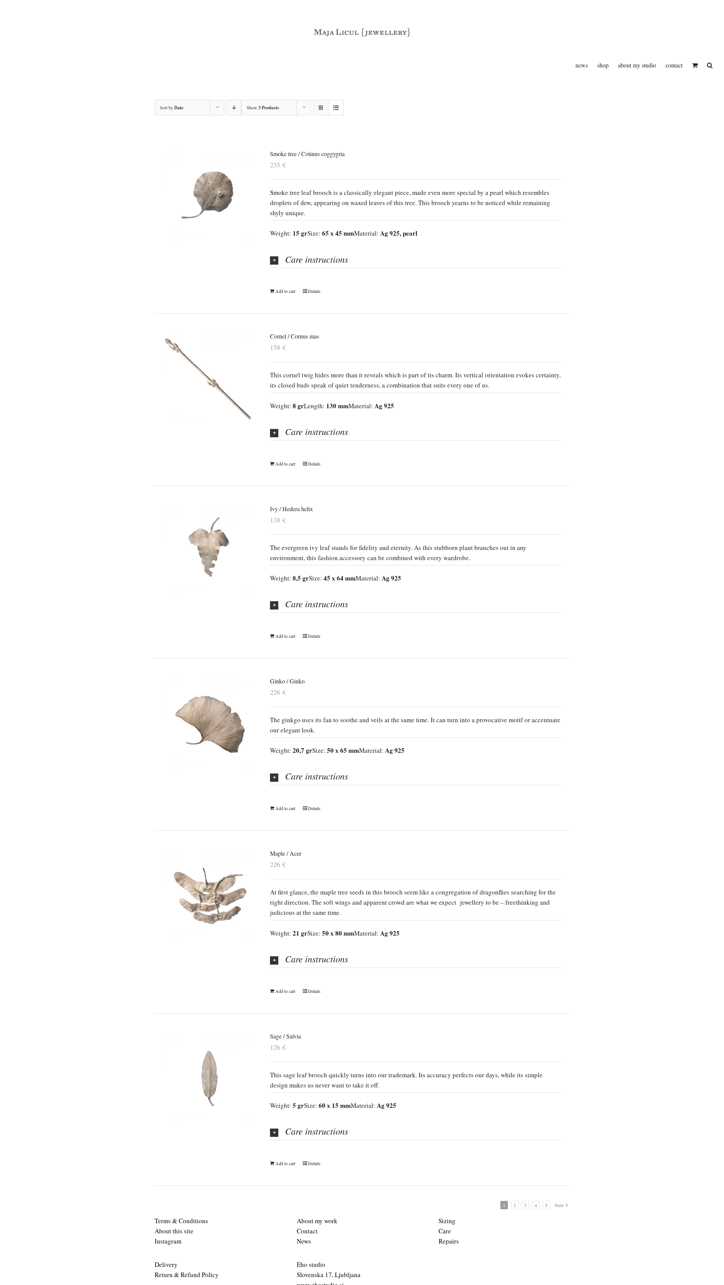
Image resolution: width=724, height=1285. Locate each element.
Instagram (168, 1241)
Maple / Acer (285, 853)
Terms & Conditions (181, 1220)
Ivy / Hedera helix (291, 509)
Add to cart (285, 291)
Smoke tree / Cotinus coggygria (307, 154)
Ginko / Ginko (287, 681)
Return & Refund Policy (187, 1274)
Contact (307, 1231)
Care (445, 1231)
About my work (317, 1220)
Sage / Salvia (285, 1036)
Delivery (166, 1264)
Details (314, 291)
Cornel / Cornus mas (294, 336)
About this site (174, 1231)
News (304, 1241)
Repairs (449, 1241)
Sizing (447, 1220)
